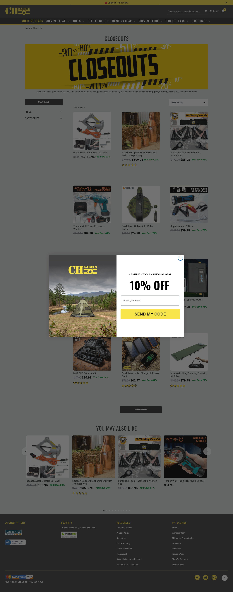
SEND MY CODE (150, 314)
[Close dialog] (180, 258)
